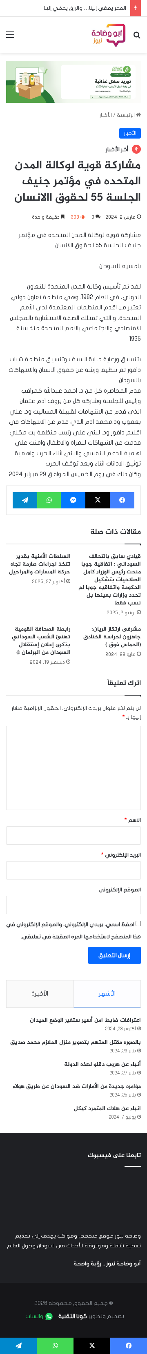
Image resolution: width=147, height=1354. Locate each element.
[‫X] (97, 500)
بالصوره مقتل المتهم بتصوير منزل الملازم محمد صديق (75, 1042)
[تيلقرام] (25, 500)
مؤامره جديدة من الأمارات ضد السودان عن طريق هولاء (77, 1086)
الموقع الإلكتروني (119, 890)
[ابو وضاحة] (108, 34)
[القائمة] (10, 38)
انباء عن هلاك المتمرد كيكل (107, 1108)
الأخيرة (39, 993)
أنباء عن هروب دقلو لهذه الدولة (102, 1064)
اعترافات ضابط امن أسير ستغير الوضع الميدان (85, 1020)
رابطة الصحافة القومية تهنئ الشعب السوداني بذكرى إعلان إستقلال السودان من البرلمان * (41, 640)
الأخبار (105, 115)
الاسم (133, 820)
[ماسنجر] (73, 500)
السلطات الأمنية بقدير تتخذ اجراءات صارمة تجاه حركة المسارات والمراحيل (39, 564)
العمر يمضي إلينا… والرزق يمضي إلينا (85, 8)
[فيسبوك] (122, 500)
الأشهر (107, 993)
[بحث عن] (137, 38)
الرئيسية (126, 115)
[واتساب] (49, 500)
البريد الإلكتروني (121, 855)
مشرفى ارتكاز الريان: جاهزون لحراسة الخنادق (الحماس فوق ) (112, 636)
